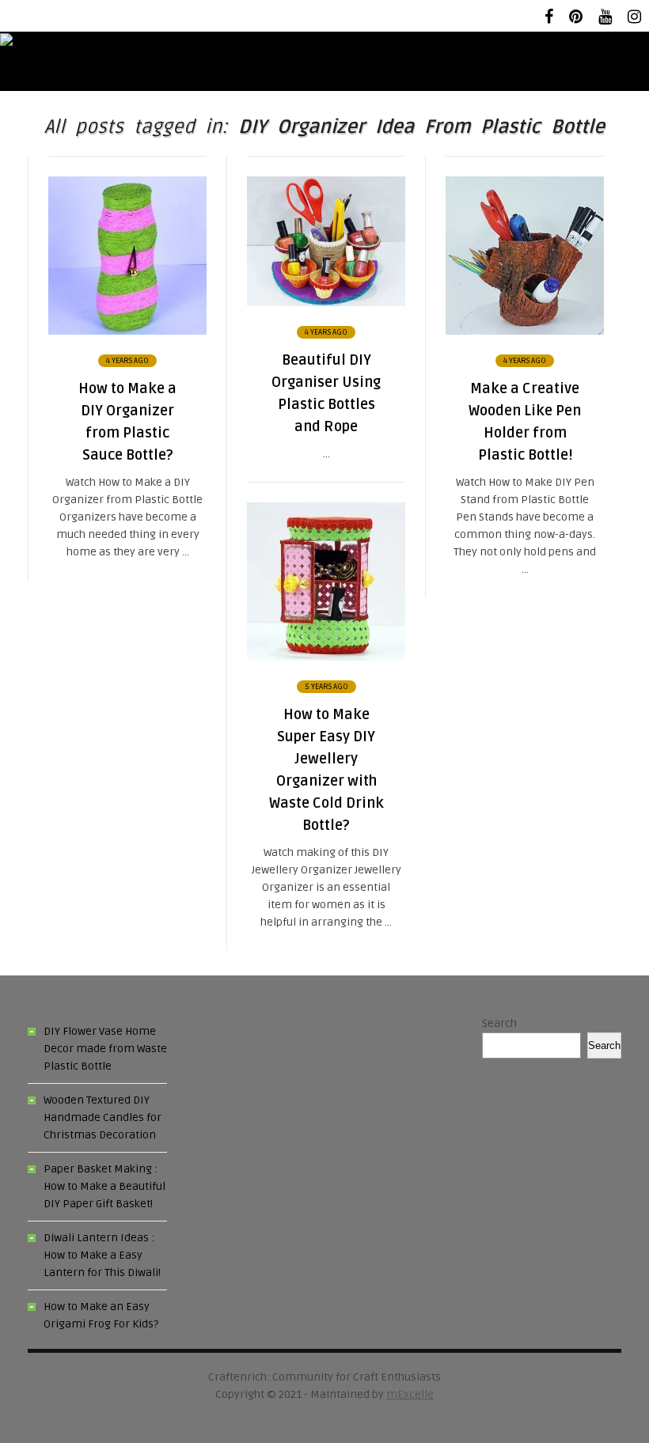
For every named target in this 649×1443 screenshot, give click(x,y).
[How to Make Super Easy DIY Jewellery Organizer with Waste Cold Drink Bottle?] (326, 657)
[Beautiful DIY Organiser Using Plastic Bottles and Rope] (326, 302)
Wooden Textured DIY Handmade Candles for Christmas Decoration (102, 1117)
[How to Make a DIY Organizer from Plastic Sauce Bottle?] (127, 331)
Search (499, 1023)
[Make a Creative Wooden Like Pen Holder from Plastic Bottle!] (525, 331)
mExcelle (410, 1394)
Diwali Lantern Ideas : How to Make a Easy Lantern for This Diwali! (102, 1255)
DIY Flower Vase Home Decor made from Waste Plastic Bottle (105, 1048)
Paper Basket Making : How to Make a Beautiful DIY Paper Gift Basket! (104, 1186)
